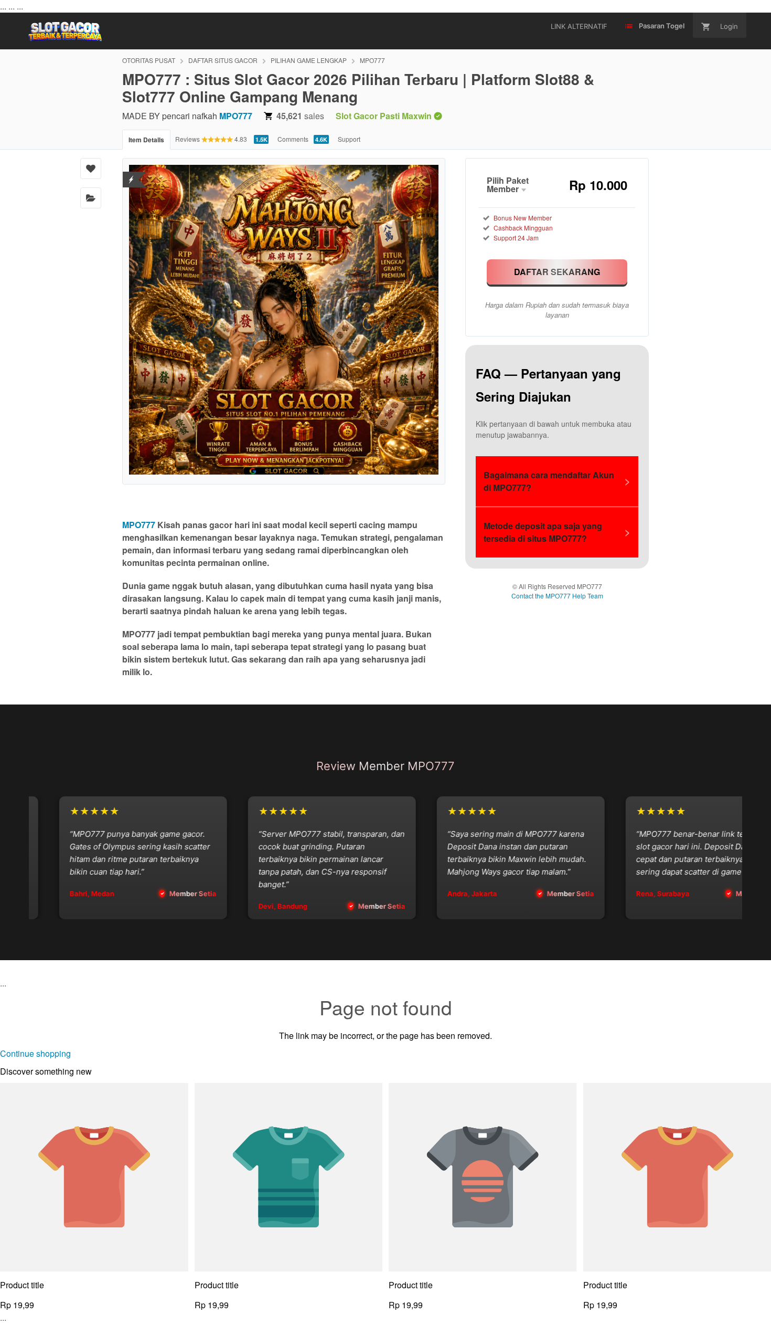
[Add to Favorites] (90, 168)
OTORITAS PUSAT (148, 60)
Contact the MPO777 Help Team (557, 595)
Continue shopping (35, 1053)
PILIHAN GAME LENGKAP (309, 60)
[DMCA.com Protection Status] (131, 173)
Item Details (146, 139)
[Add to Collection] (90, 197)
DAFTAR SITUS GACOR (223, 60)
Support (349, 138)
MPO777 (372, 60)
